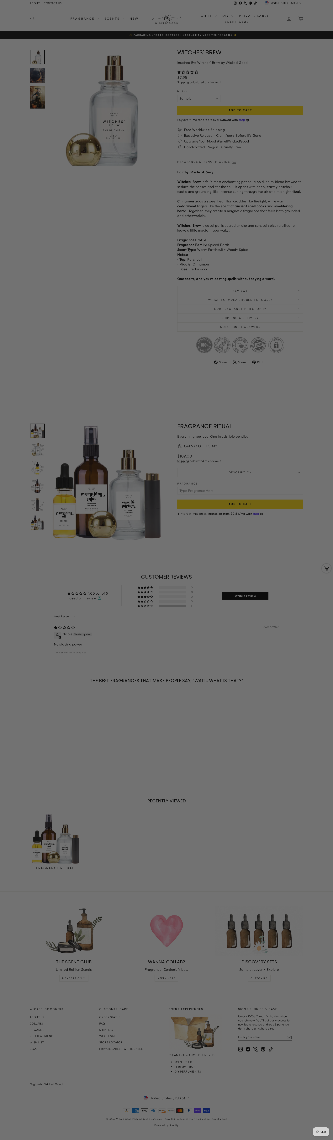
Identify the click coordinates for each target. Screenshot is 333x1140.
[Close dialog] (236, 523)
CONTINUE (129, 589)
